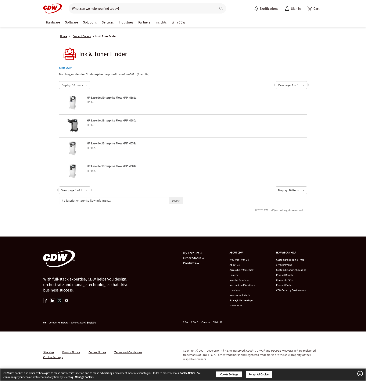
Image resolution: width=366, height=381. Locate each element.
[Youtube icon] (66, 300)
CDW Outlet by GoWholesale (291, 290)
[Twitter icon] (59, 300)
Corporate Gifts (284, 280)
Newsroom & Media (240, 295)
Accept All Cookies (259, 374)
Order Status (192, 258)
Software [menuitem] (71, 22)
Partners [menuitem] (144, 22)
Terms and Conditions (128, 352)
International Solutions (242, 285)
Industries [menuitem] (126, 22)
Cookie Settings (229, 374)
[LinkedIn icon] (52, 300)
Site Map (48, 352)
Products (190, 263)
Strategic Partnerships (241, 300)
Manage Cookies (84, 377)
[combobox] (61, 85)
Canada (205, 322)
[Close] (359, 373)
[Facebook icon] (45, 300)
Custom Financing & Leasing (291, 269)
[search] (141, 8)
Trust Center (236, 305)
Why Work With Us (239, 259)
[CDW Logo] (52, 8)
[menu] (266, 8)
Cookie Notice (97, 352)
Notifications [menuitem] (269, 8)
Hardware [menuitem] (53, 22)
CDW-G (194, 322)
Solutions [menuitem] (90, 22)
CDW (185, 322)
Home (63, 36)
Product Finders (82, 36)
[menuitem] (256, 8)
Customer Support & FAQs (290, 259)
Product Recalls (284, 274)
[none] (52, 22)
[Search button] (221, 8)
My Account (191, 253)
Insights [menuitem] (161, 22)
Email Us (91, 322)
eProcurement (284, 264)
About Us (235, 264)
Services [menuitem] (108, 22)
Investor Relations (239, 280)
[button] (313, 8)
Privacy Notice (71, 352)
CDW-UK (217, 322)
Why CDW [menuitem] (178, 22)
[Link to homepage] (52, 8)
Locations (235, 290)
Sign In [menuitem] (296, 8)
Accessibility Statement (242, 269)
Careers (234, 274)
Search (176, 200)
